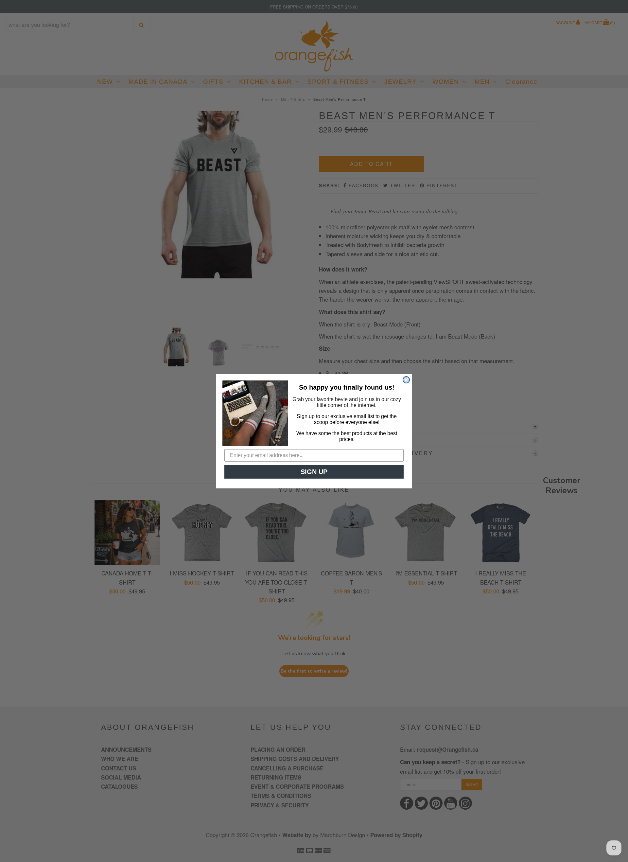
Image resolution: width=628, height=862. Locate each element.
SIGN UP (314, 471)
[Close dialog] (406, 380)
